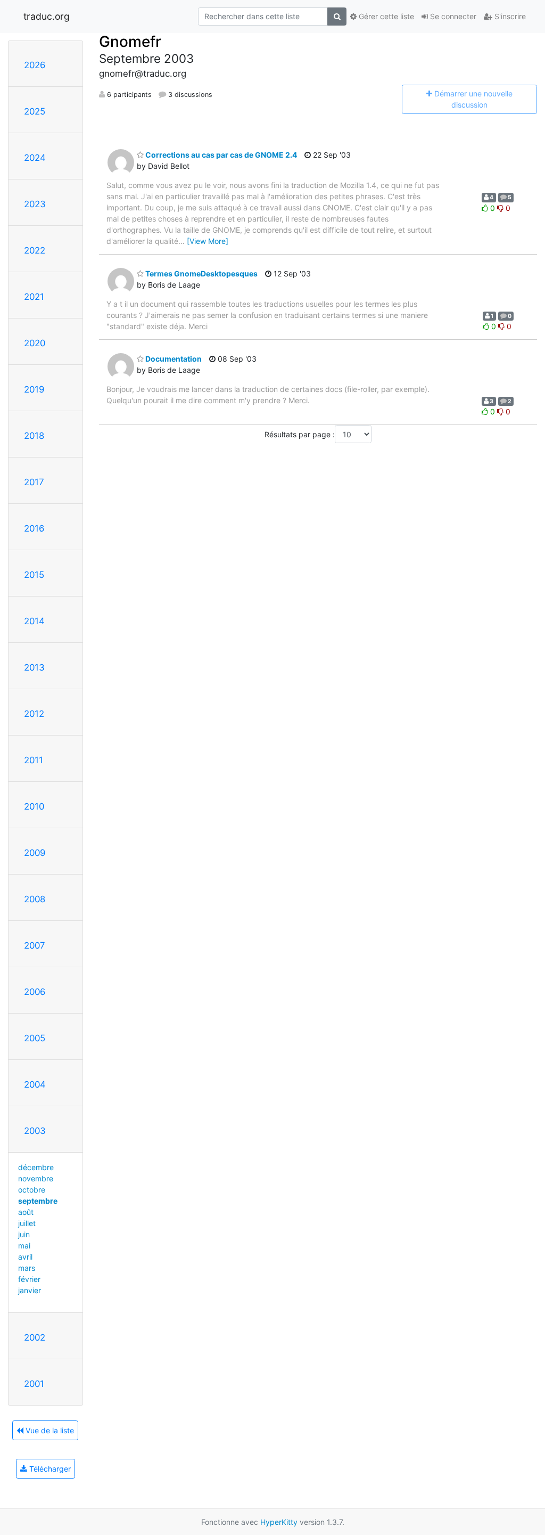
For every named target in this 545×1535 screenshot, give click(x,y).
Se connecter (452, 16)
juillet (27, 1223)
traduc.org (46, 16)
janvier (29, 1290)
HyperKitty (279, 1521)
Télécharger (49, 1468)
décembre (36, 1167)
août (26, 1211)
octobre (31, 1189)
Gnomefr (130, 41)
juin (24, 1234)
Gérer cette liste (385, 16)
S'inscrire (509, 16)
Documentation (173, 358)
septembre (37, 1200)
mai (24, 1245)
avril (25, 1256)
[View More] (207, 241)
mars (26, 1267)
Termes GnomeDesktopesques (201, 273)
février (29, 1279)
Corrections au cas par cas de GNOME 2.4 (220, 154)
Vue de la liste (48, 1430)
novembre (35, 1178)
